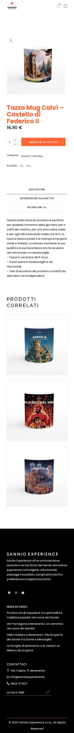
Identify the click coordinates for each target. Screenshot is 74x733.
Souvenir (25, 156)
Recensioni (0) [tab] (37, 207)
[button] (11, 40)
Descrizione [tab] (37, 189)
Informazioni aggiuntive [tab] (37, 198)
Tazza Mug (37, 156)
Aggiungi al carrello (43, 142)
